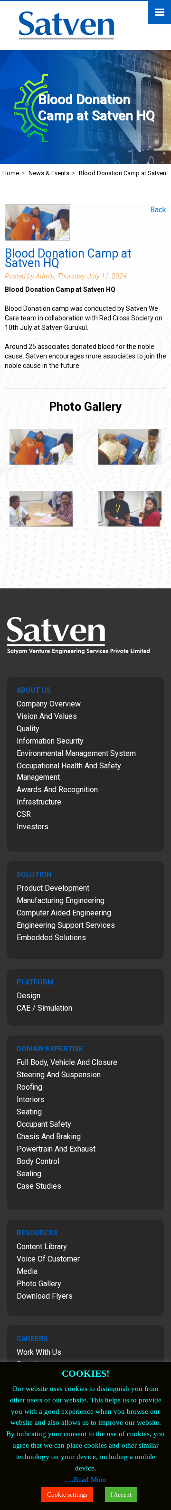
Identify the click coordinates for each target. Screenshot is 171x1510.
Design (28, 995)
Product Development (53, 888)
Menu (159, 12)
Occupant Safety (44, 1124)
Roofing (29, 1087)
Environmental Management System (76, 753)
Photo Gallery (39, 1283)
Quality (28, 728)
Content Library (42, 1246)
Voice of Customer (48, 1258)
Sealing (29, 1173)
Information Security (50, 740)
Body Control (38, 1161)
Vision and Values (47, 716)
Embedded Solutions (51, 937)
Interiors (31, 1099)
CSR (24, 814)
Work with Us (39, 1352)
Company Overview (49, 703)
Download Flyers (45, 1296)
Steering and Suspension (59, 1074)
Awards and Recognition (57, 789)
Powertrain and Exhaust (56, 1148)
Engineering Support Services (66, 925)
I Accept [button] (121, 1494)
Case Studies (39, 1186)
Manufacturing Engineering (60, 900)
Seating (29, 1111)
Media (27, 1271)
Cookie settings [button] (67, 1494)
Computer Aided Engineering (64, 912)
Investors (32, 826)
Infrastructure (39, 801)
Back (158, 209)
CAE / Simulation (44, 1008)
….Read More (85, 1479)
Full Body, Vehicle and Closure (67, 1062)
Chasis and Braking (49, 1136)
